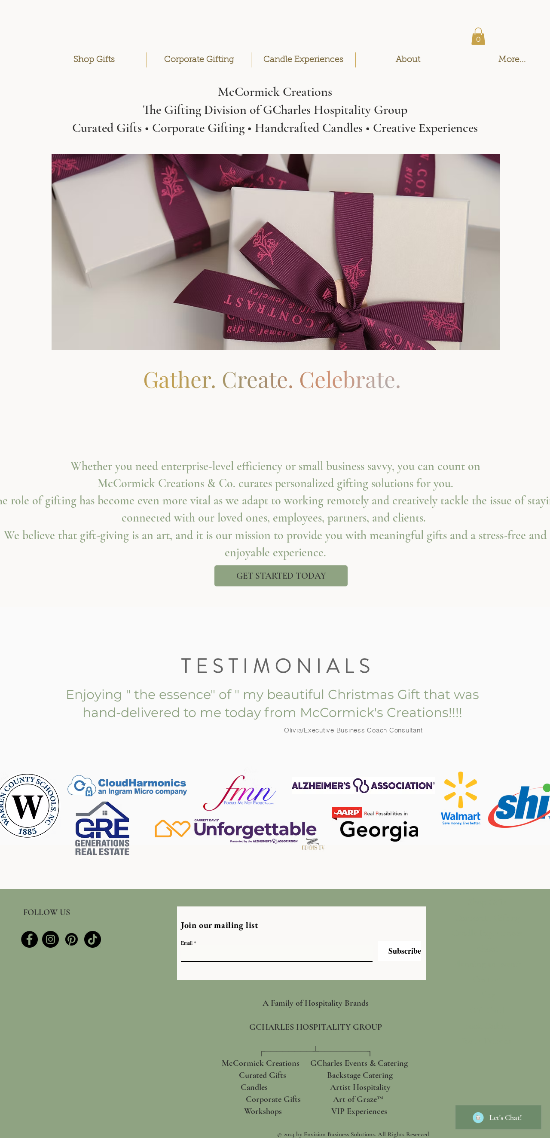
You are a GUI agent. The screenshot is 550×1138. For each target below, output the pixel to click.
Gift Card (487, 1010)
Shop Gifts (487, 902)
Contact (487, 979)
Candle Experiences (487, 933)
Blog (487, 995)
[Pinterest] (71, 939)
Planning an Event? (487, 964)
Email (186, 942)
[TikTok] (92, 939)
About (486, 948)
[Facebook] (29, 939)
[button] (478, 36)
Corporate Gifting (487, 917)
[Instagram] (50, 939)
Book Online (487, 1026)
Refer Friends (486, 1041)
